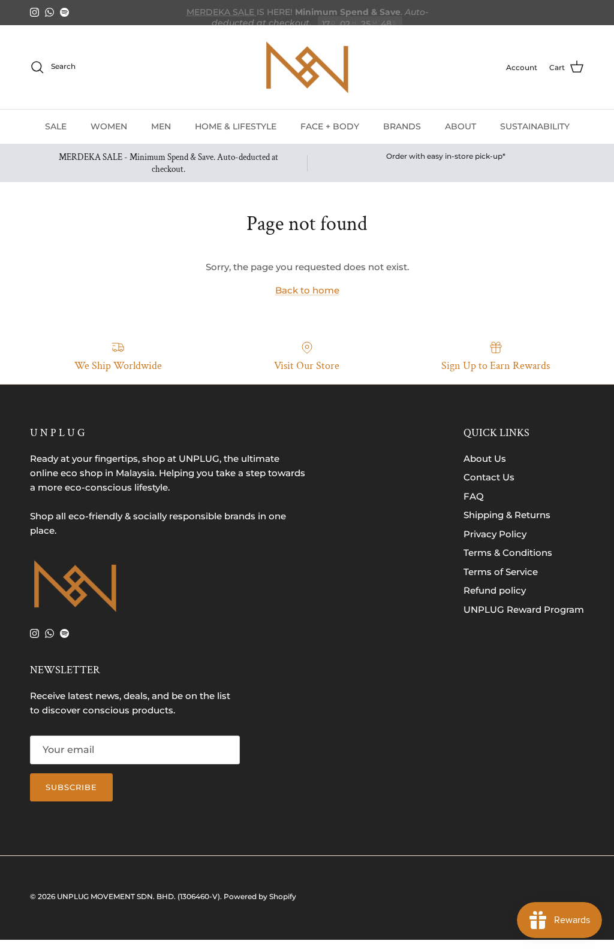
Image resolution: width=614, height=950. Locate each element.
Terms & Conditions (507, 552)
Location (385, 17)
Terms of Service (500, 571)
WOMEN (109, 126)
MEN (161, 126)
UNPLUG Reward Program (523, 609)
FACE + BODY (329, 126)
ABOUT (460, 126)
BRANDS (402, 126)
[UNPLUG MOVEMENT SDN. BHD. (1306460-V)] (307, 67)
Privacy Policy (494, 534)
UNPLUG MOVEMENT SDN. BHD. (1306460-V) (138, 896)
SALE (56, 126)
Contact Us (488, 477)
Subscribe (71, 787)
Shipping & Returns (506, 515)
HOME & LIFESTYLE (235, 126)
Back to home (307, 290)
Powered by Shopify (260, 896)
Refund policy (494, 590)
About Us (484, 458)
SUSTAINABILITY (535, 126)
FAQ (473, 496)
